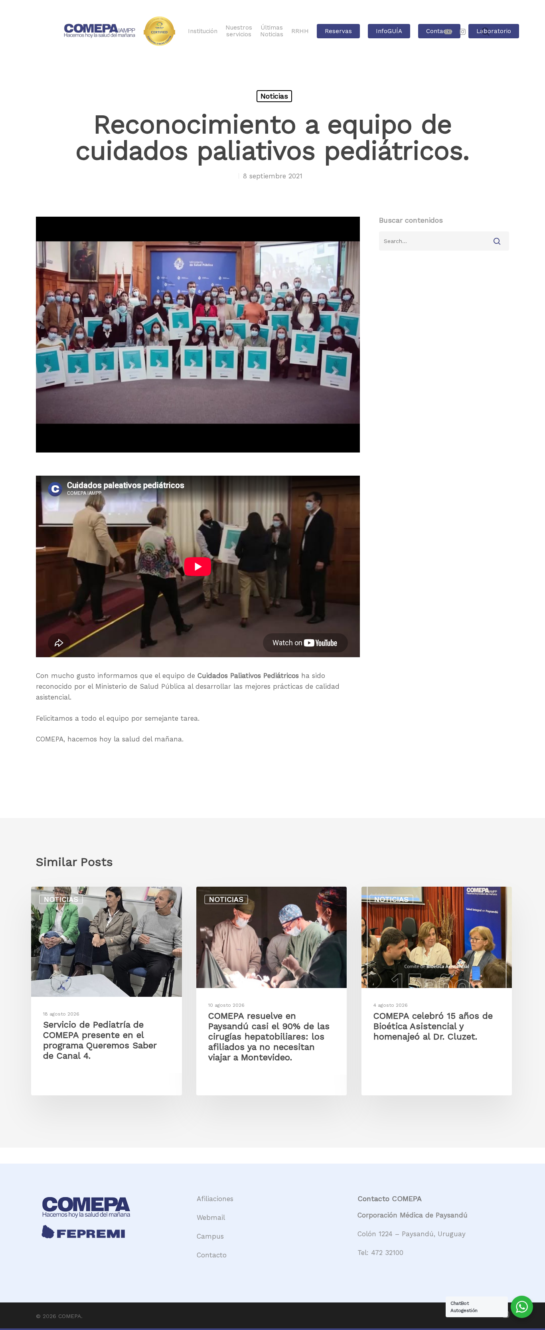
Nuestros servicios (238, 31)
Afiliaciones (215, 1199)
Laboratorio (493, 31)
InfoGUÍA (389, 31)
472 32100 (387, 1253)
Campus (210, 1236)
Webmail (211, 1217)
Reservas (338, 31)
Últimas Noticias (271, 31)
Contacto (439, 31)
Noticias (274, 96)
